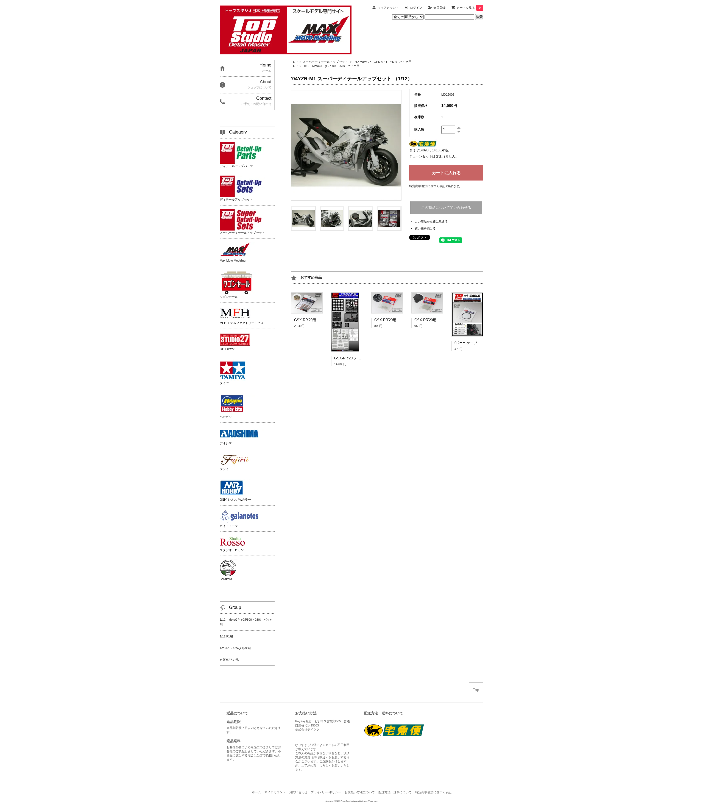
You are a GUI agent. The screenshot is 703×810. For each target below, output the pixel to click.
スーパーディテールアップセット (325, 61)
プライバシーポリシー (326, 792)
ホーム (256, 792)
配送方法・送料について (395, 792)
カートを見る (469, 7)
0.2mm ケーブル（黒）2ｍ (475, 343)
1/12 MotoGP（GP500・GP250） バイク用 (382, 61)
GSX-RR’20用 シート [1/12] (436, 320)
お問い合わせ (298, 792)
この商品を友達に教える (431, 221)
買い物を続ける (425, 228)
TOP (294, 61)
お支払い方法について (360, 792)
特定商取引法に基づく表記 (433, 792)
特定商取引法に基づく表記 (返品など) (435, 186)
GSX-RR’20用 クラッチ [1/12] (318, 320)
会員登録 (439, 7)
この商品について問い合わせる (446, 208)
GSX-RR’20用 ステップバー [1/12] (401, 320)
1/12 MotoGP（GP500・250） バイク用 (331, 66)
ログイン (416, 7)
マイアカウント (388, 7)
